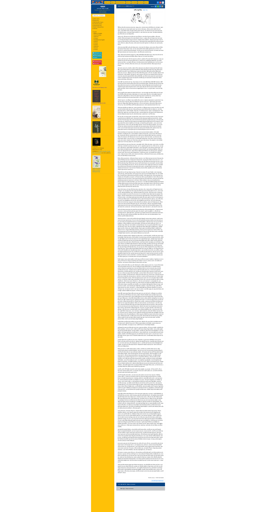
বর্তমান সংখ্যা (107, 2)
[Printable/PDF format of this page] (162, 6)
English (95, 32)
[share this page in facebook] (160, 6)
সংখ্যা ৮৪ (123, 6)
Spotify (104, 151)
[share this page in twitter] (156, 6)
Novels (96, 48)
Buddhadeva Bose (97, 23)
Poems (96, 43)
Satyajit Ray (96, 20)
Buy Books (140, 2)
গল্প (133, 6)
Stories (96, 41)
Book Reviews (97, 35)
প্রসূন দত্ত (145, 10)
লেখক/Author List (97, 53)
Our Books (134, 2)
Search (95, 57)
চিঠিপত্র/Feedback (97, 55)
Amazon (101, 151)
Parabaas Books (97, 61)
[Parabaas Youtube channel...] (160, 3)
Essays (96, 38)
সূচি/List (128, 2)
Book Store (96, 63)
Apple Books (98, 153)
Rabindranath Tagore (98, 22)
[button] (140, 484)
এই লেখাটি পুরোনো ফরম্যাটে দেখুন (157, 480)
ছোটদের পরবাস (96, 19)
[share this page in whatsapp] (158, 6)
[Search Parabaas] (163, 3)
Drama (96, 49)
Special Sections (120, 2)
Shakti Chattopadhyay (98, 27)
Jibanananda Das (97, 25)
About (146, 2)
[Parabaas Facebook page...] (158, 3)
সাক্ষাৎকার (95, 28)
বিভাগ (112, 2)
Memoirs (96, 36)
